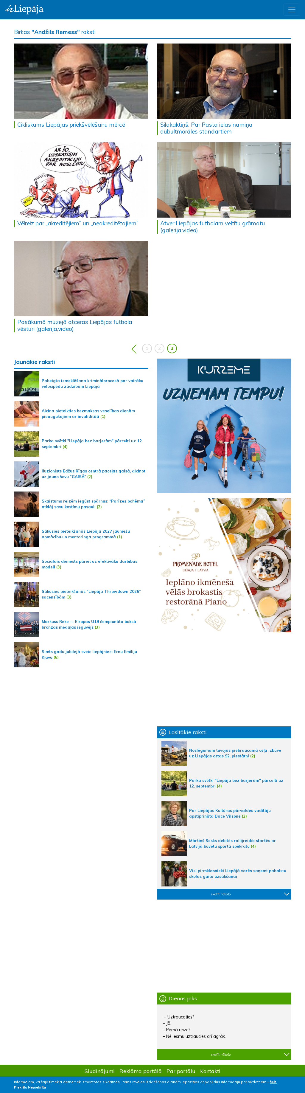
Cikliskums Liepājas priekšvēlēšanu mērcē (71, 124)
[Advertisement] (224, 679)
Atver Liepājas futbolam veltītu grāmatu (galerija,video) (212, 227)
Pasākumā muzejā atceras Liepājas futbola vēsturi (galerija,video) (74, 325)
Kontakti (210, 1071)
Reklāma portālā (140, 1071)
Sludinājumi (100, 1071)
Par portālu (180, 1071)
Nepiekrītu (37, 1087)
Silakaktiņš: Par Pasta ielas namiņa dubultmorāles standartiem (206, 128)
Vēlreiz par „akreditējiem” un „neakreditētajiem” (78, 223)
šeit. (273, 1082)
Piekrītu (20, 1087)
